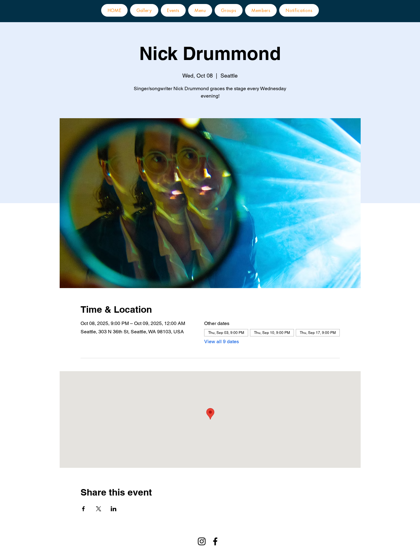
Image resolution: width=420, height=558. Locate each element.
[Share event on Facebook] (83, 508)
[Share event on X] (98, 508)
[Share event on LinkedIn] (114, 508)
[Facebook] (215, 541)
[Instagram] (201, 541)
